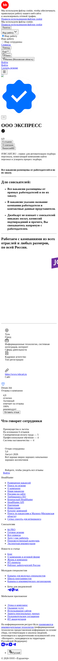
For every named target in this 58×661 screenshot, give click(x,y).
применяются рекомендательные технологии (27, 625)
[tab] (8, 145)
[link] (6, 55)
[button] (4, 62)
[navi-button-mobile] (4, 72)
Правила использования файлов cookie (21, 24)
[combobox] (14, 651)
